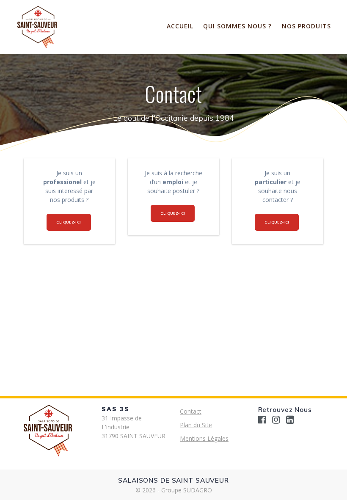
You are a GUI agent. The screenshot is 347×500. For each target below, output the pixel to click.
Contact (190, 411)
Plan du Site (196, 425)
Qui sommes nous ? (237, 26)
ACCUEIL (180, 26)
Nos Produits (306, 26)
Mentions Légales (204, 438)
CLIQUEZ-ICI (68, 222)
